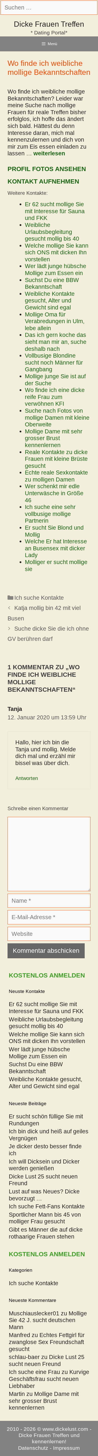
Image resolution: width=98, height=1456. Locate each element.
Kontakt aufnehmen (43, 181)
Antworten (26, 778)
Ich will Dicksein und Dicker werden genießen (44, 1165)
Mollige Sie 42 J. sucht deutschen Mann (48, 1320)
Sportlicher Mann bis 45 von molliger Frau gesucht (45, 1218)
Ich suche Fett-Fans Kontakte (47, 1206)
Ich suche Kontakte (39, 597)
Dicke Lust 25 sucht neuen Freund (46, 1360)
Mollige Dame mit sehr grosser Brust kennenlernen (44, 1401)
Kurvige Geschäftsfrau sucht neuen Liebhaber (49, 1379)
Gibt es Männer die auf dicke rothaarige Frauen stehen (46, 1233)
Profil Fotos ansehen (47, 168)
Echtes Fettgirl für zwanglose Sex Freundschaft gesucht (47, 1342)
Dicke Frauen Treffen (49, 24)
